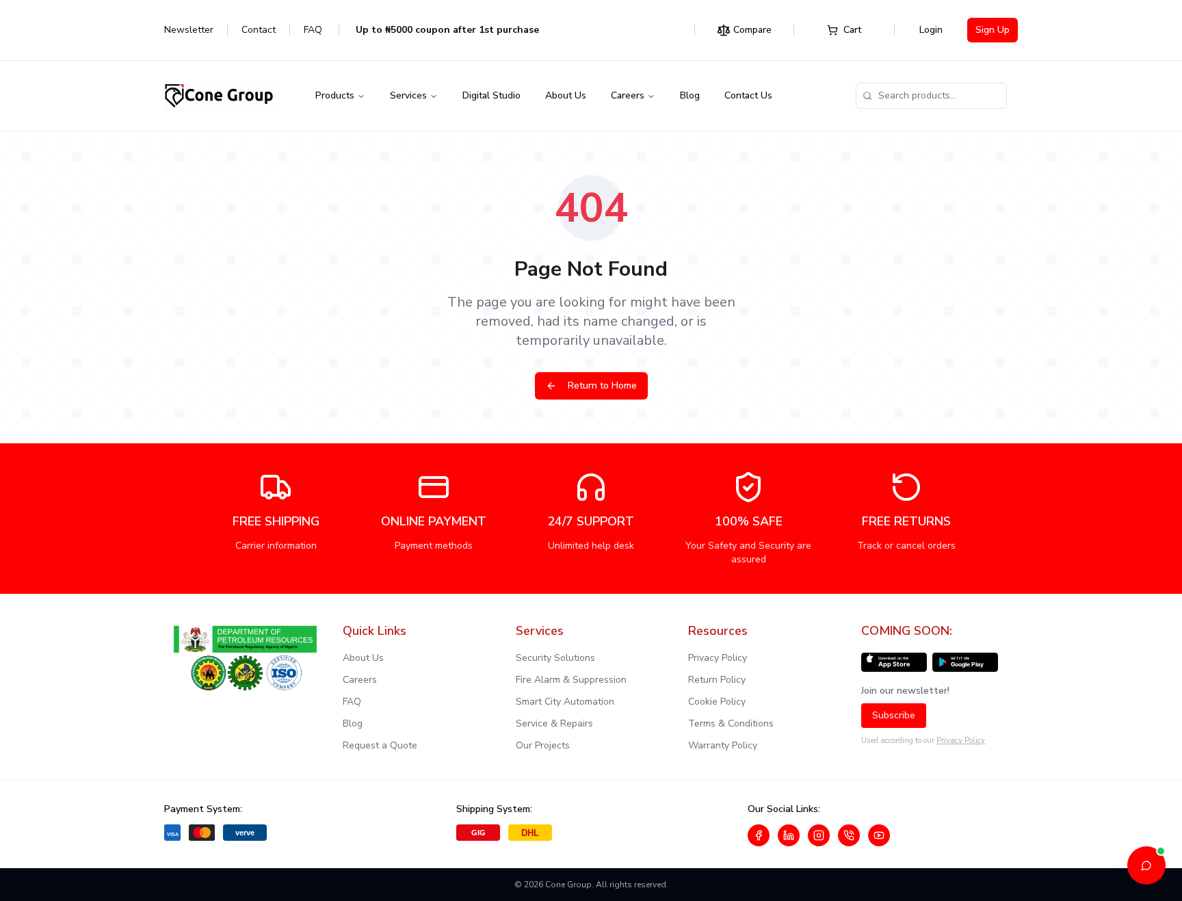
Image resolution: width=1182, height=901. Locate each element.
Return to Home (602, 385)
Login (931, 29)
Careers (627, 95)
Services (408, 95)
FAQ (313, 29)
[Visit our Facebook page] (759, 835)
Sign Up (992, 29)
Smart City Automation (565, 701)
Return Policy (717, 679)
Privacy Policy (717, 657)
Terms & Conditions (731, 723)
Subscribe (893, 715)
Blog (690, 95)
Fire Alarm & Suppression (571, 679)
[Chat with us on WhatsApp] (849, 835)
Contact (258, 29)
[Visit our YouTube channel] (879, 835)
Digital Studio (491, 95)
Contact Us (748, 95)
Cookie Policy (717, 701)
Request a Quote (380, 745)
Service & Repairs (554, 723)
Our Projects (543, 745)
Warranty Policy (722, 745)
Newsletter (188, 29)
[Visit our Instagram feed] (819, 835)
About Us (565, 95)
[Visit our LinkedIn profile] (789, 835)
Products (334, 95)
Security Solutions (555, 657)
